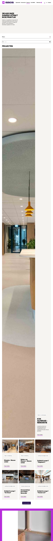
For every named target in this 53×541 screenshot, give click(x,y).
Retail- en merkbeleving (8, 455)
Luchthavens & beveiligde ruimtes (43, 455)
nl (44, 2)
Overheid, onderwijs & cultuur (25, 486)
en (46, 2)
